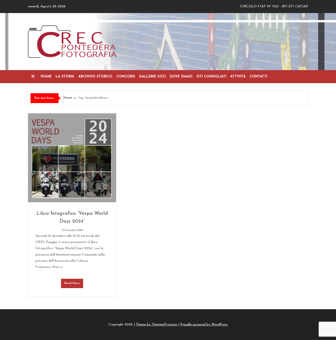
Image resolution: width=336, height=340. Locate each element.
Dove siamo (181, 76)
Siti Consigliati (211, 76)
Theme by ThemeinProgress (156, 324)
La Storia (65, 76)
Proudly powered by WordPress (204, 324)
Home (46, 76)
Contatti (258, 76)
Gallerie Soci (152, 76)
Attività (238, 76)
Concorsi (125, 76)
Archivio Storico (95, 76)
